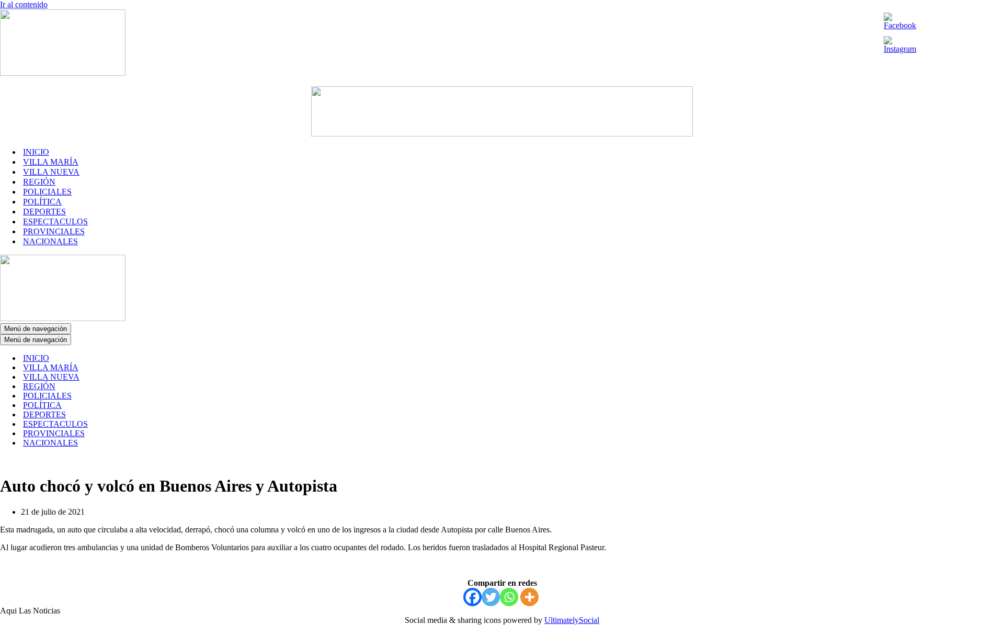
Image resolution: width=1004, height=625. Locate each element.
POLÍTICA (42, 201)
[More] (529, 597)
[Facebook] (472, 597)
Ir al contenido (24, 4)
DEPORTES (44, 211)
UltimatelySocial (571, 620)
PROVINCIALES (54, 231)
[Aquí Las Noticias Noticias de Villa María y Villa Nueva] (63, 73)
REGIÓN (39, 181)
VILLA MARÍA (50, 161)
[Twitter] (491, 597)
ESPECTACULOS (55, 221)
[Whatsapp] (509, 597)
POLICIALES (47, 191)
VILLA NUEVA (51, 171)
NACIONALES (50, 241)
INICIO (36, 151)
